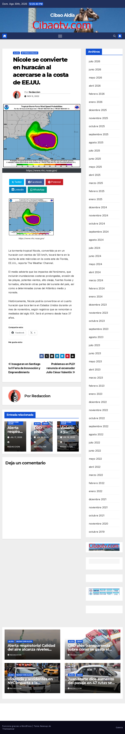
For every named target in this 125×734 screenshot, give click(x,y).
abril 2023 (95, 369)
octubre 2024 (97, 223)
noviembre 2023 (98, 312)
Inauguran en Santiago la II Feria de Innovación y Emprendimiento (24, 368)
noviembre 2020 (98, 523)
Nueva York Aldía (13, 423)
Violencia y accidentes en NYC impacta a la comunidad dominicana (30, 683)
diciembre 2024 (98, 207)
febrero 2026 (97, 93)
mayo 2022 (95, 458)
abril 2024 (95, 272)
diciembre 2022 (98, 401)
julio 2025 (94, 150)
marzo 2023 (96, 377)
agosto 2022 (96, 434)
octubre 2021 (96, 515)
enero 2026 (96, 101)
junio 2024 (95, 256)
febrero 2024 (97, 288)
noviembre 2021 (98, 507)
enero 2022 (95, 491)
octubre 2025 (97, 126)
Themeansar (8, 729)
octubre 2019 (97, 531)
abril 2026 (95, 85)
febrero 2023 (96, 385)
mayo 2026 (95, 77)
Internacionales (29, 53)
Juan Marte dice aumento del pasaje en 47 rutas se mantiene (91, 683)
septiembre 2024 (99, 231)
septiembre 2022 (99, 426)
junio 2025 (95, 158)
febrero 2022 (96, 483)
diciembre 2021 (98, 499)
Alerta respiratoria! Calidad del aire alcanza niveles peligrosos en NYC (31, 649)
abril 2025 (95, 174)
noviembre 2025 (98, 118)
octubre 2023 (97, 320)
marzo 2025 (96, 183)
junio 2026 (95, 69)
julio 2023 (94, 345)
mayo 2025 (95, 166)
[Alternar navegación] (60, 36)
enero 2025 (95, 199)
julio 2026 (94, 61)
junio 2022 (95, 450)
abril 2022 (95, 466)
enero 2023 (95, 393)
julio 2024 (94, 247)
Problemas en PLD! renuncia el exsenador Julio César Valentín (60, 368)
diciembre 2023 (98, 304)
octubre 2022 (97, 418)
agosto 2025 (96, 142)
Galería (119, 727)
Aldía (16, 53)
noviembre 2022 (98, 410)
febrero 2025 (96, 191)
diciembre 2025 (98, 110)
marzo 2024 (96, 280)
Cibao (45, 424)
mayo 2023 (95, 361)
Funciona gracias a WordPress (17, 726)
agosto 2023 (96, 337)
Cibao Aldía (62, 15)
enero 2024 (96, 296)
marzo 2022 (96, 474)
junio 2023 (95, 353)
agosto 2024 (96, 239)
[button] (114, 35)
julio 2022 (94, 442)
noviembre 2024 (98, 215)
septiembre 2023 (99, 329)
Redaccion (34, 92)
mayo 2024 (95, 264)
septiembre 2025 (99, 134)
